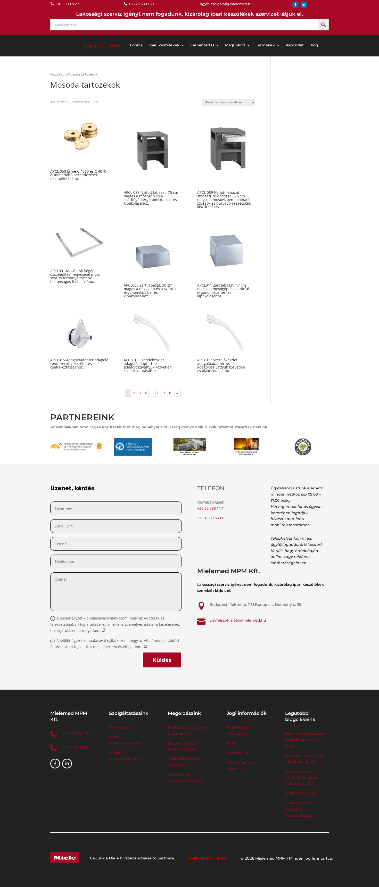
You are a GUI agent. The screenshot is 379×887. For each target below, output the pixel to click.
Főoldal (137, 45)
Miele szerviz (121, 727)
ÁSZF (232, 743)
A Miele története (301, 793)
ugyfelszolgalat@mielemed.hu (237, 620)
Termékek (265, 45)
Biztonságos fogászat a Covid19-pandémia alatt (306, 739)
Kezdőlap (57, 74)
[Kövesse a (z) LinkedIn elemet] (304, 5)
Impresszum (238, 752)
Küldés (162, 660)
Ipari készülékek (164, 45)
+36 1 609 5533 (210, 517)
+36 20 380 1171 (211, 508)
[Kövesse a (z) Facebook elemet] (295, 5)
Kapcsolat (295, 45)
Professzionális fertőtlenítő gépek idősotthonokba (302, 777)
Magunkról (235, 45)
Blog (313, 45)
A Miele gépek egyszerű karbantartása (298, 809)
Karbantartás (202, 45)
